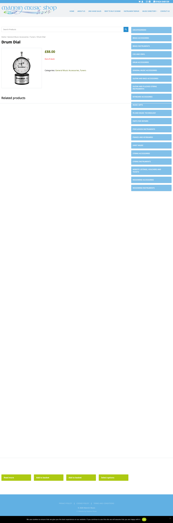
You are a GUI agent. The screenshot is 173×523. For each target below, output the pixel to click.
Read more (9, 477)
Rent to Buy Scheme (113, 11)
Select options (107, 477)
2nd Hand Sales (94, 11)
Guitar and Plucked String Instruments (145, 87)
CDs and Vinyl (139, 54)
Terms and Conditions (104, 503)
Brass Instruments (141, 46)
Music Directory (149, 11)
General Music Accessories (145, 70)
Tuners (33, 37)
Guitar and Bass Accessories (145, 78)
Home (72, 11)
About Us (81, 11)
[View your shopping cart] (139, 1)
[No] (170, 518)
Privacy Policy (65, 503)
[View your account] (142, 1)
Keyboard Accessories (143, 97)
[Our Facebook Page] (149, 1)
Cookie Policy (82, 503)
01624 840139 (162, 1)
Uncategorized (139, 30)
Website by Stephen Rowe (87, 511)
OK (144, 519)
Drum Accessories (141, 62)
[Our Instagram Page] (146, 1)
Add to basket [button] (42, 477)
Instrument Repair (131, 11)
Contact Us (165, 11)
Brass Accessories (141, 38)
